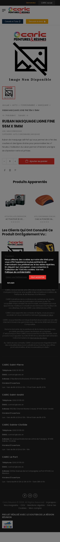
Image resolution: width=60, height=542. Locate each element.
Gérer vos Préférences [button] (16, 277)
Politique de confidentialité (17, 272)
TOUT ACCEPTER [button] (37, 277)
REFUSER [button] (10, 283)
